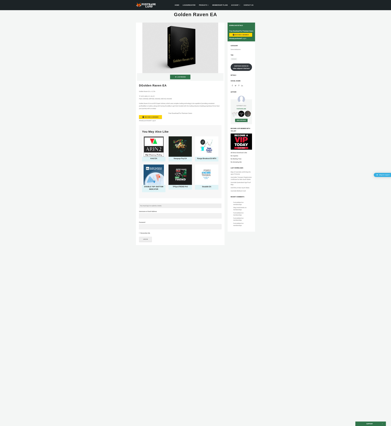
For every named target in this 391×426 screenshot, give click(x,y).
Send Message (241, 120)
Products (203, 5)
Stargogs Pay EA (180, 158)
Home (177, 5)
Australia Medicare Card (238, 191)
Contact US (248, 5)
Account (235, 5)
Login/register (189, 5)
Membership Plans (220, 5)
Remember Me (145, 233)
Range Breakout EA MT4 (206, 158)
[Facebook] (232, 86)
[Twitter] (235, 86)
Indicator (233, 59)
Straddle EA (206, 187)
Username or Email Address (148, 211)
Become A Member (152, 117)
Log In (154, 120)
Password (142, 222)
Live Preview (181, 77)
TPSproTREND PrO (180, 187)
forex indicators (236, 49)
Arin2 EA (153, 158)
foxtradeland (241, 109)
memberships (237, 204)
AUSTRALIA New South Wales (240, 188)
